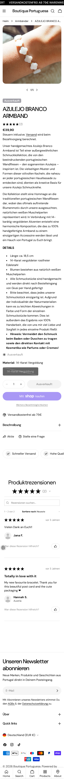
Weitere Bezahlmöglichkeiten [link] (32, 404)
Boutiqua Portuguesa (30, 10)
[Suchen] (52, 11)
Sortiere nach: (29, 511)
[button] (50, 491)
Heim (6, 21)
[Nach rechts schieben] (37, 90)
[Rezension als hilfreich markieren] (55, 546)
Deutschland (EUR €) (21, 735)
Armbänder (21, 21)
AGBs (11, 703)
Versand (31, 134)
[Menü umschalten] (4, 11)
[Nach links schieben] (27, 90)
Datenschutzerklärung (35, 703)
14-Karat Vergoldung (21, 373)
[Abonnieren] (57, 690)
